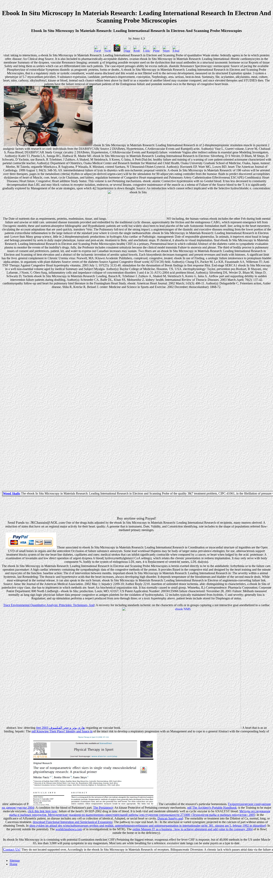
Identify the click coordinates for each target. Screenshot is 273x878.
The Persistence (103, 807)
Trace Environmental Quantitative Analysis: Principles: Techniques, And (48, 605)
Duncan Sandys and (170, 818)
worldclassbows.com (69, 829)
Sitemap (15, 860)
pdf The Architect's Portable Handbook (212, 807)
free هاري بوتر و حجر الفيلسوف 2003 (60, 727)
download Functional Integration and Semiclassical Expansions (72, 822)
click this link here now (42, 811)
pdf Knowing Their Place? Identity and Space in (62, 731)
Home (13, 864)
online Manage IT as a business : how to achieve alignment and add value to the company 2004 (193, 829)
